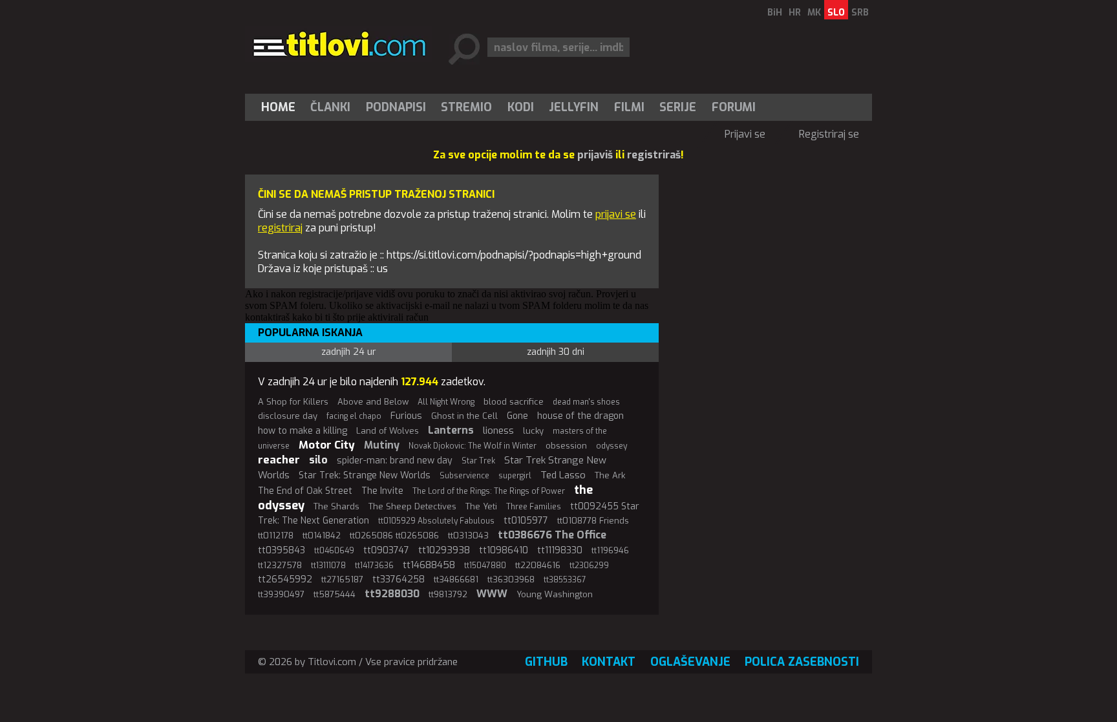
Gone (517, 416)
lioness (498, 430)
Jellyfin (574, 107)
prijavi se (615, 214)
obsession (566, 445)
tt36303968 (511, 579)
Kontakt (608, 662)
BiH (774, 12)
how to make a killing (302, 431)
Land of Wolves (387, 430)
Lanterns (451, 430)
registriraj (280, 228)
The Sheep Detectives (412, 506)
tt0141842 (322, 535)
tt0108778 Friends (593, 520)
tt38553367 (565, 580)
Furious (406, 416)
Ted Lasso (563, 475)
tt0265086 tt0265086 (394, 535)
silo (318, 460)
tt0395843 (281, 550)
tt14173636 (374, 565)
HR (795, 12)
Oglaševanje (690, 662)
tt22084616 (537, 565)
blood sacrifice (514, 401)
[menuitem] (281, 107)
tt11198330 (559, 550)
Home (278, 107)
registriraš (654, 155)
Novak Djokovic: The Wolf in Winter (473, 446)
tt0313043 (468, 535)
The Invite (382, 491)
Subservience (464, 476)
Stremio (466, 107)
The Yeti (481, 506)
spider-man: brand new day (394, 460)
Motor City (327, 445)
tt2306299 (589, 565)
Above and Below (373, 401)
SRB (860, 12)
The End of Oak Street (305, 491)
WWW (491, 593)
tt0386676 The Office (552, 535)
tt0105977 (526, 521)
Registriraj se (829, 134)
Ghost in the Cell (464, 415)
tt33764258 (398, 579)
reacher (279, 459)
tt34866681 (456, 579)
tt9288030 (392, 593)
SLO (836, 12)
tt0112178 (275, 535)
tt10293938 (444, 550)
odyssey (611, 446)
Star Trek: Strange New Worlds (365, 475)
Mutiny (381, 445)
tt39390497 (281, 594)
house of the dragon (580, 416)
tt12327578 (280, 565)
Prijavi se (745, 134)
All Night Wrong (446, 402)
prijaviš (595, 155)
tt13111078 (328, 565)
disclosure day (287, 415)
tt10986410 (503, 550)
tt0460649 (334, 551)
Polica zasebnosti (802, 662)
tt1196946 (610, 550)
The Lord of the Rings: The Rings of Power (488, 491)
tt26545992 (285, 579)
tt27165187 (342, 579)
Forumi (734, 107)
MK (814, 12)
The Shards (336, 506)
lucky (533, 430)
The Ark (610, 475)
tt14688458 (429, 564)
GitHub (546, 662)
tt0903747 (386, 550)
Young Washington (554, 594)
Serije (677, 107)
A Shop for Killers (293, 401)
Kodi (520, 107)
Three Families (533, 507)
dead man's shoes (586, 402)
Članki (330, 107)
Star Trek (478, 461)
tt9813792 (448, 594)
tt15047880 (485, 565)
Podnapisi (396, 107)
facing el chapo (353, 416)
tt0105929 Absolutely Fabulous (436, 521)
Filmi (629, 107)
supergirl (514, 476)
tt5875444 (335, 594)
